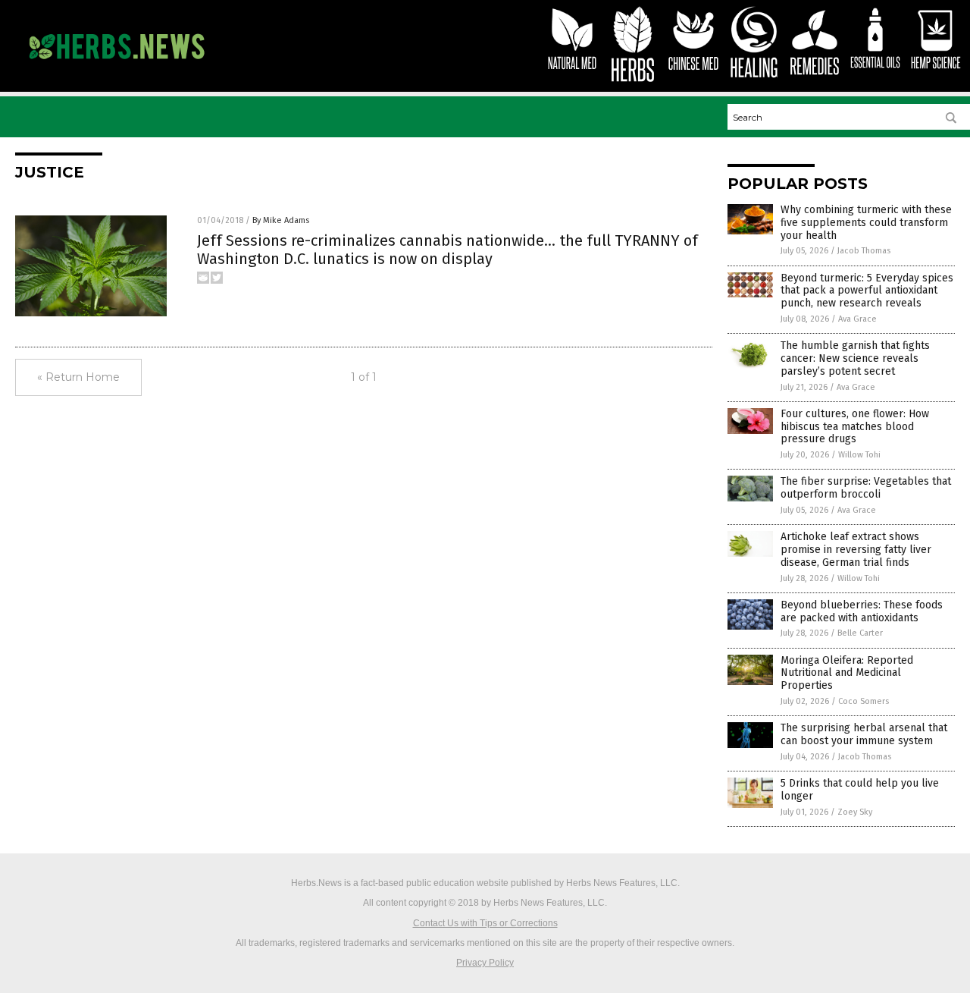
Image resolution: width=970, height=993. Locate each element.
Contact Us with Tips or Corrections (485, 923)
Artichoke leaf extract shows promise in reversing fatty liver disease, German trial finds (856, 549)
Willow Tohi (859, 455)
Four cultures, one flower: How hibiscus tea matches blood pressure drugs (855, 426)
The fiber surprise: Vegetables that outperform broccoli (866, 488)
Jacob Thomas (863, 251)
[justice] (116, 66)
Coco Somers (863, 701)
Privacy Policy (485, 962)
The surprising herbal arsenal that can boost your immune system (864, 734)
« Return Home (78, 377)
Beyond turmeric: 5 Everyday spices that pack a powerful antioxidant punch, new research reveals (867, 291)
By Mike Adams (280, 220)
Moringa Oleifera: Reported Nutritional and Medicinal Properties (847, 673)
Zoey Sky (854, 812)
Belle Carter (860, 633)
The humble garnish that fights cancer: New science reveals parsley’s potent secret (855, 358)
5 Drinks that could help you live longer (860, 790)
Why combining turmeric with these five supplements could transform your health (866, 222)
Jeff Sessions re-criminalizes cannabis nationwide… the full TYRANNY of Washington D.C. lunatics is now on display (447, 249)
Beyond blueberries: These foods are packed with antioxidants (862, 611)
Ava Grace (857, 319)
